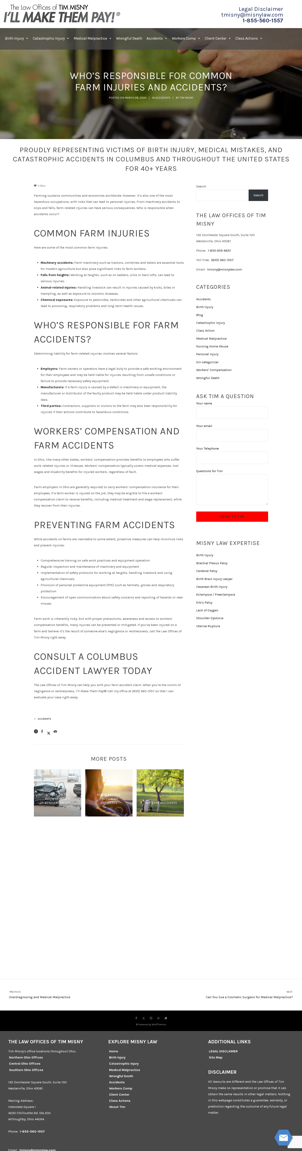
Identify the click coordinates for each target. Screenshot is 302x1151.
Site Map (215, 1057)
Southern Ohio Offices (26, 1070)
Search (201, 186)
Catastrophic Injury (49, 38)
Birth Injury (14, 38)
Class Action (205, 330)
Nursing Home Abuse (212, 346)
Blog (199, 315)
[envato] (165, 1018)
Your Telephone (207, 448)
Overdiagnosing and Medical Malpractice (39, 994)
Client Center (119, 1094)
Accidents (154, 38)
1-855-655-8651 (219, 250)
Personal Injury (207, 354)
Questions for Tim (209, 471)
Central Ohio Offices (24, 1063)
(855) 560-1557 (222, 260)
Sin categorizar (207, 362)
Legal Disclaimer (261, 9)
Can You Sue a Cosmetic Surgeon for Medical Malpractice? (249, 994)
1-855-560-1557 (263, 20)
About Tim (117, 1107)
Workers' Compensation (214, 370)
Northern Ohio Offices (26, 1057)
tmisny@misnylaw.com (252, 15)
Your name (204, 403)
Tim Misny (186, 97)
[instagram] (151, 1018)
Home (113, 1051)
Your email (204, 426)
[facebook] (136, 1018)
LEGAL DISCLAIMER (223, 1051)
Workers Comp (184, 38)
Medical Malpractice (90, 38)
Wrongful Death (129, 38)
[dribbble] (158, 1018)
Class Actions (246, 38)
